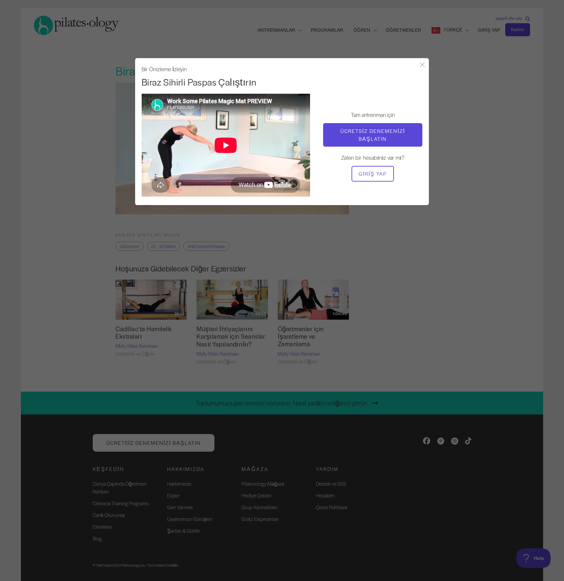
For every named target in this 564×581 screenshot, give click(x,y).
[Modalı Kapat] (422, 65)
